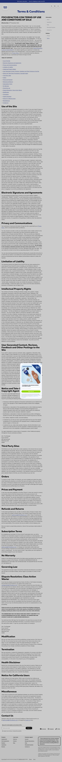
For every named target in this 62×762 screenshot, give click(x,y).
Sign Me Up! (31, 391)
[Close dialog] (41, 364)
